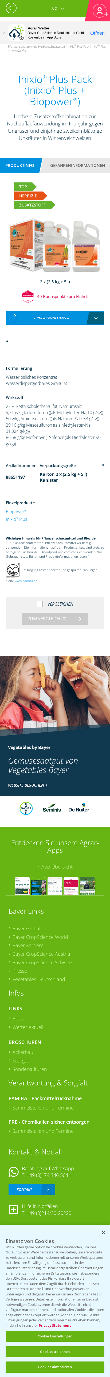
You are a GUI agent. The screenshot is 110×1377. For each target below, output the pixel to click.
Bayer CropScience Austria (41, 954)
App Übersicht (57, 866)
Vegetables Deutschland (39, 979)
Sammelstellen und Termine (43, 1107)
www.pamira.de (26, 581)
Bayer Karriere (28, 945)
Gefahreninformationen (77, 165)
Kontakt (24, 1189)
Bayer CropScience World (40, 937)
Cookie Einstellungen (55, 1336)
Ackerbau (23, 1052)
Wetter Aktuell (28, 1027)
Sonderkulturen (30, 1069)
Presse (20, 970)
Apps (18, 1018)
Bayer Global (26, 928)
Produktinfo (19, 165)
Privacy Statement (55, 1325)
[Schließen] (4, 32)
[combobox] (55, 318)
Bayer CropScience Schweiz (42, 962)
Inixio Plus (16, 519)
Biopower (16, 512)
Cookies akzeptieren (55, 1366)
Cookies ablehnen (55, 1351)
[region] (55, 1301)
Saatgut (21, 1060)
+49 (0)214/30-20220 (49, 1213)
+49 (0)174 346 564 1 (49, 1175)
